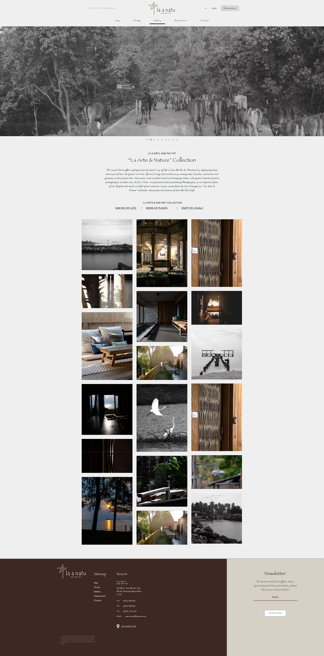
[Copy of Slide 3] (154, 140)
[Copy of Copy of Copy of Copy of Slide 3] (166, 140)
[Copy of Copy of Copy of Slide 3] (162, 140)
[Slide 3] (151, 140)
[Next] (317, 81)
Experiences (99, 596)
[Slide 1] (147, 140)
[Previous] (6, 81)
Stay (96, 583)
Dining (97, 587)
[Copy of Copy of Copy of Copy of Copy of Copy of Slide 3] (177, 140)
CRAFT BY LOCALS (192, 208)
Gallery (97, 591)
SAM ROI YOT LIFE (125, 208)
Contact (97, 600)
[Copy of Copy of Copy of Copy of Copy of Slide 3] (169, 140)
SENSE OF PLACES (156, 208)
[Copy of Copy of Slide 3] (158, 140)
